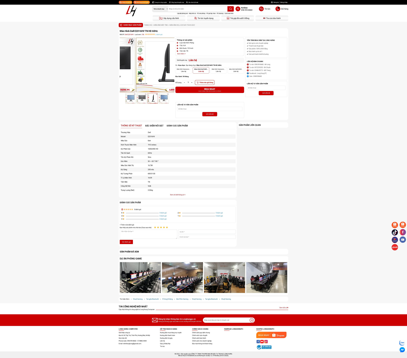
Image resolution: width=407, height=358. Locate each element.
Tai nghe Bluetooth (152, 299)
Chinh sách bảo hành (199, 338)
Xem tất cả (283, 307)
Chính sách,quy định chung (201, 332)
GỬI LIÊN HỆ (210, 114)
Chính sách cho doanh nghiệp (202, 341)
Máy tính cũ (192, 13)
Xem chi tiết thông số (177, 195)
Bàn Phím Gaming (182, 299)
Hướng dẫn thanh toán (167, 335)
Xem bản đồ (123, 338)
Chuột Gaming (138, 299)
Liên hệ (162, 341)
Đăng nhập (284, 2)
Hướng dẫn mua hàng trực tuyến (171, 332)
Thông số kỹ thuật (131, 125)
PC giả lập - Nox (211, 13)
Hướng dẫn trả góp (166, 338)
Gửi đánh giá (126, 242)
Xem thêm (181, 54)
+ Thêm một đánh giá (127, 225)
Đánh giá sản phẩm (177, 125)
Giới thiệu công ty (124, 332)
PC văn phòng (201, 13)
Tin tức (162, 346)
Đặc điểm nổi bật (154, 125)
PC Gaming (220, 13)
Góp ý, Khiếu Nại (165, 343)
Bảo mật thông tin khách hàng (202, 343)
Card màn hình (229, 13)
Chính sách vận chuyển (199, 335)
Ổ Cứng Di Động (167, 299)
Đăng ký (276, 2)
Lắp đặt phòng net (182, 13)
